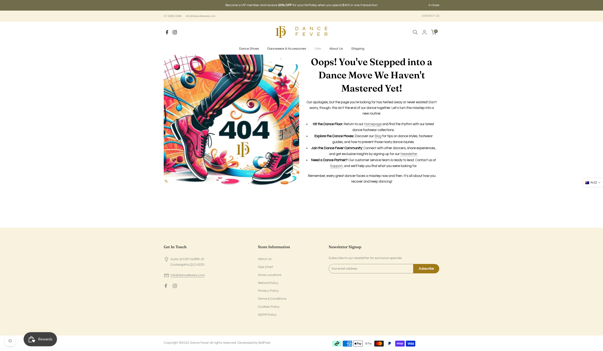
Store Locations (269, 275)
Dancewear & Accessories (286, 48)
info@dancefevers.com (200, 16)
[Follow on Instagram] (175, 32)
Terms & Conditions (272, 298)
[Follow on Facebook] (167, 32)
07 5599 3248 (173, 16)
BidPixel (264, 342)
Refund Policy (268, 283)
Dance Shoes (249, 48)
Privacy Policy (268, 290)
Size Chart (265, 267)
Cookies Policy (269, 306)
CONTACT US (430, 15)
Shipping (357, 48)
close (170, 5)
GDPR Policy (267, 314)
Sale (317, 48)
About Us (336, 48)
